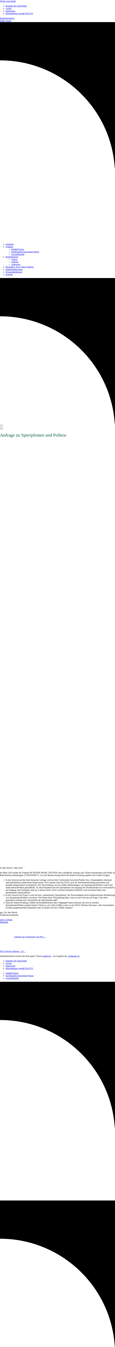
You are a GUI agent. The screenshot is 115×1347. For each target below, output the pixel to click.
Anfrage (15, 262)
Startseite (10, 244)
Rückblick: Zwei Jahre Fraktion (20, 267)
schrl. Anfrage (6, 920)
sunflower (46, 956)
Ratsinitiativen (12, 257)
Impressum (10, 11)
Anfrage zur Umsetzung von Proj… (30, 937)
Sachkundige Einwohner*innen (25, 252)
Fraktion (9, 247)
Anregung (15, 264)
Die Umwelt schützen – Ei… (13, 951)
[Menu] (1, 427)
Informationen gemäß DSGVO (19, 13)
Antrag (14, 259)
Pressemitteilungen (14, 272)
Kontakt (9, 274)
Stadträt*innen (17, 249)
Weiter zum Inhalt (8, 1)
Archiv (9, 8)
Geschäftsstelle (17, 254)
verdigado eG (74, 956)
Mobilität (4, 922)
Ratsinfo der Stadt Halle (16, 6)
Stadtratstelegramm (14, 269)
